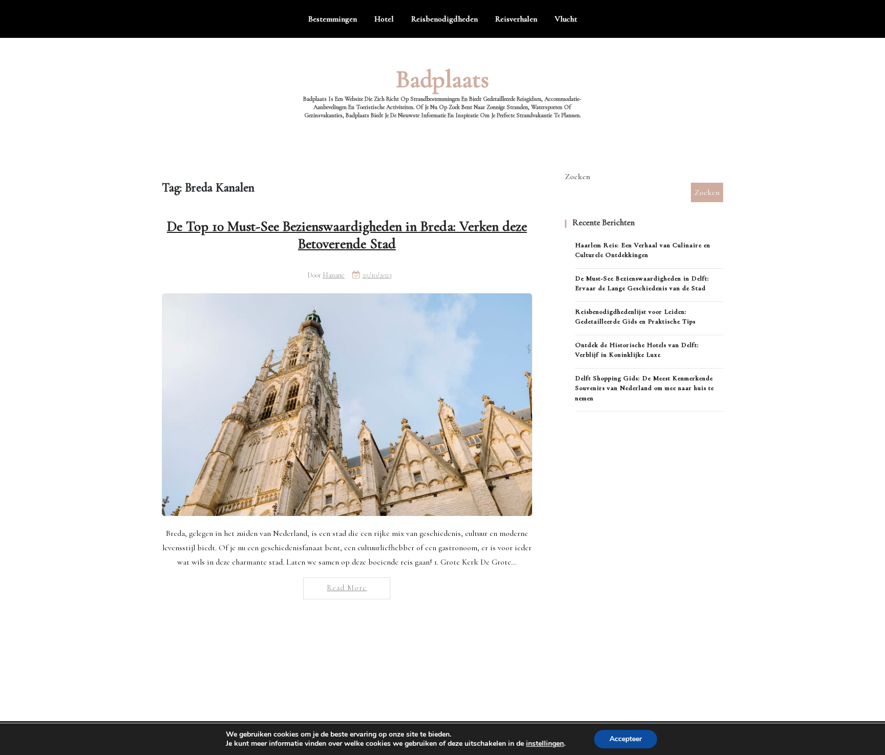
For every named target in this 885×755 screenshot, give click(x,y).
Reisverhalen (516, 19)
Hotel (384, 19)
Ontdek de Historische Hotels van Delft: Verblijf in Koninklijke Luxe (637, 350)
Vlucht (566, 19)
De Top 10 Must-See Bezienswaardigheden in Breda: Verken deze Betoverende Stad (347, 235)
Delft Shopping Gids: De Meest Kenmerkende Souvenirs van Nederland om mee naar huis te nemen (644, 388)
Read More (347, 587)
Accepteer (625, 739)
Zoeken (577, 176)
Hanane (334, 275)
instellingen (545, 743)
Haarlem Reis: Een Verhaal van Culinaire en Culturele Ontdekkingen (642, 250)
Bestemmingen (332, 19)
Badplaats (442, 79)
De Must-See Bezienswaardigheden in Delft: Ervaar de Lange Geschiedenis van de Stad (642, 283)
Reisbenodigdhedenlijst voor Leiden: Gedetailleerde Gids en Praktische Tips (635, 317)
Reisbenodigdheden (444, 19)
